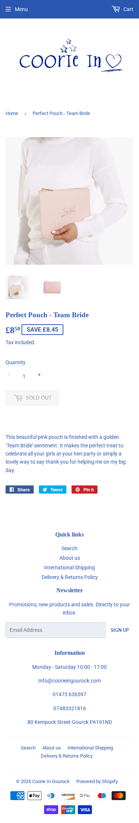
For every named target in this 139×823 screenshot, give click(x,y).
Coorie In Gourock (51, 781)
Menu (21, 9)
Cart (127, 9)
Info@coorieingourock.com (69, 681)
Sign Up (120, 630)
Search (69, 548)
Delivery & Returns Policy (70, 577)
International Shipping (69, 567)
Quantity (16, 362)
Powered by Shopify (97, 781)
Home (12, 113)
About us (69, 558)
